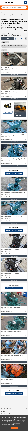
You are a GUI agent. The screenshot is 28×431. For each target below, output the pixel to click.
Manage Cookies (16, 423)
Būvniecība (6, 13)
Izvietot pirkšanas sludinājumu (14, 173)
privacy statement (5, 424)
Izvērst (25, 30)
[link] (14, 59)
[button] (7, 38)
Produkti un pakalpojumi (7, 414)
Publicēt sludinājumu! (25, 2)
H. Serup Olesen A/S (14, 74)
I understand (14, 427)
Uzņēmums (3, 411)
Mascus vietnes (7, 408)
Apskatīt (9, 112)
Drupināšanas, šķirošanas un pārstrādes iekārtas (14, 15)
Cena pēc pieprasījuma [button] (6, 72)
